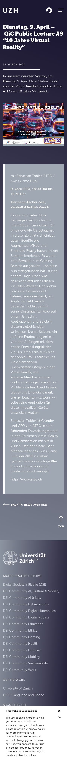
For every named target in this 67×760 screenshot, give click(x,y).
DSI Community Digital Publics (26, 617)
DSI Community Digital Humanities (29, 611)
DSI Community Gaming (21, 637)
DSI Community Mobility (21, 657)
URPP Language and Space (23, 695)
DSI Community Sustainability (25, 663)
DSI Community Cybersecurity (26, 604)
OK (59, 717)
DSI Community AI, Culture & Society (31, 591)
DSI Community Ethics (20, 630)
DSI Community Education (23, 624)
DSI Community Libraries (22, 650)
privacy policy (37, 728)
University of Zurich (18, 688)
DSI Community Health (20, 643)
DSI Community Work (19, 670)
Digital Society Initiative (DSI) (24, 584)
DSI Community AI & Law (22, 598)
